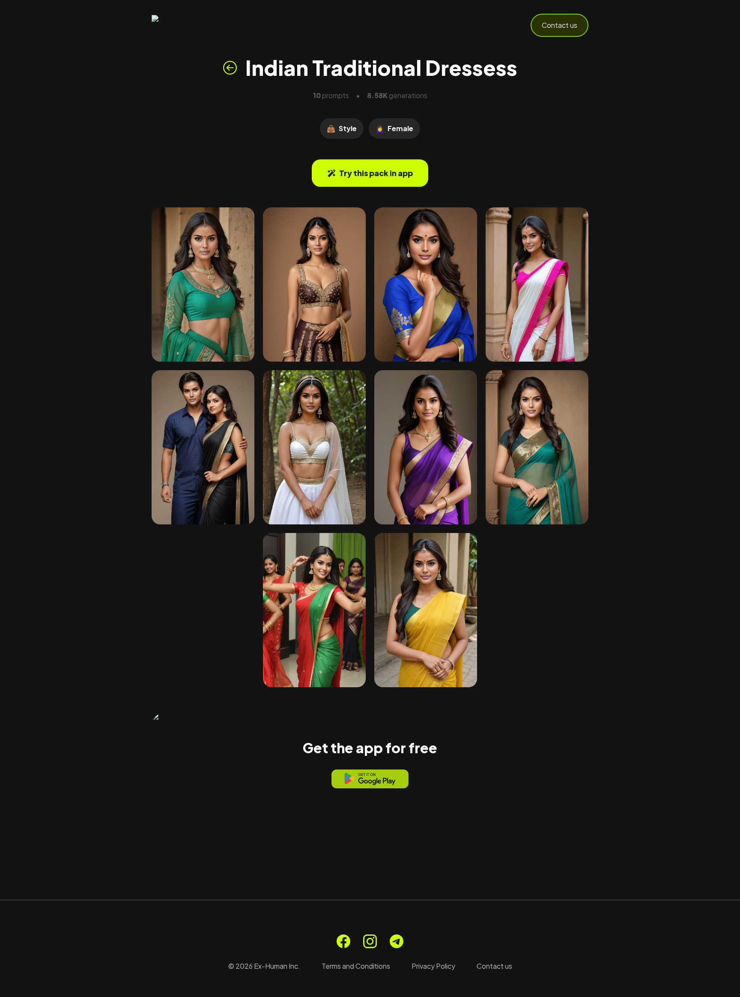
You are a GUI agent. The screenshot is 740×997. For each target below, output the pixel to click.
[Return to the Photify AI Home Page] (194, 25)
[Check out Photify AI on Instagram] (370, 941)
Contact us (559, 25)
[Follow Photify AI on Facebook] (343, 941)
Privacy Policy (433, 965)
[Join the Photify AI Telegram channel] (396, 941)
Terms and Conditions (356, 965)
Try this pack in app (376, 173)
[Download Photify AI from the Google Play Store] (370, 778)
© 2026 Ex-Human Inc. (264, 965)
